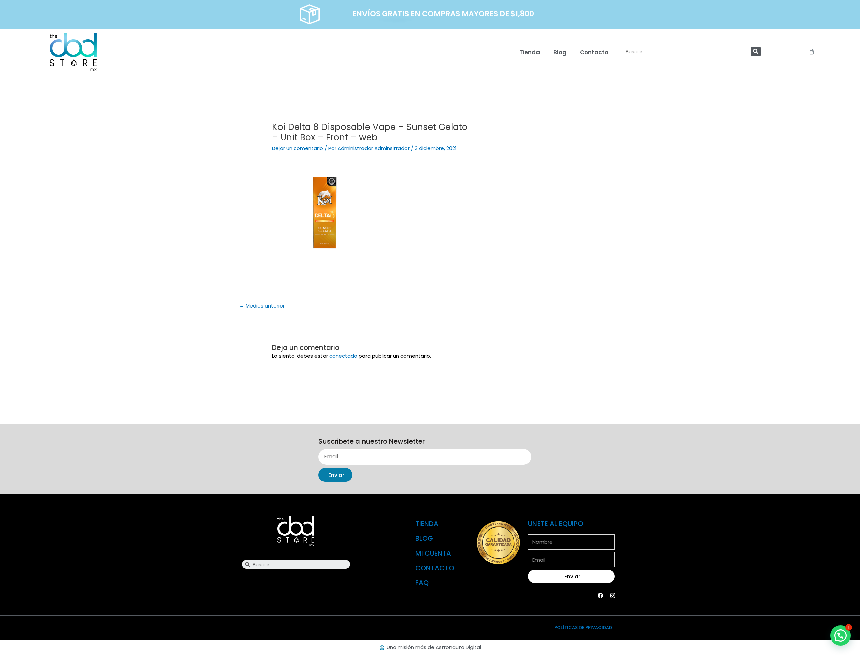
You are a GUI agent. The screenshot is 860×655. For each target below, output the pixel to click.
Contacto (594, 52)
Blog (559, 52)
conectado (343, 355)
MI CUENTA (433, 553)
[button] (840, 635)
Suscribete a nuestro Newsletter (371, 441)
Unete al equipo (555, 523)
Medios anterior (262, 305)
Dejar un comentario (297, 148)
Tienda (529, 52)
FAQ (422, 582)
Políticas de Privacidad (583, 627)
